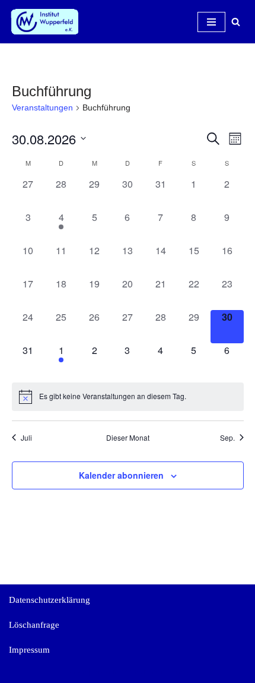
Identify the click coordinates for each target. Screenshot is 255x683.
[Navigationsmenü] (211, 22)
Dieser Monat (127, 437)
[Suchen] (235, 21)
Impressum (29, 649)
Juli (26, 437)
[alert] (128, 396)
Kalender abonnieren (121, 475)
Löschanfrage (34, 625)
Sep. (227, 437)
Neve (76, 671)
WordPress (169, 671)
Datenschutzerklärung (49, 600)
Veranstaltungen (42, 107)
